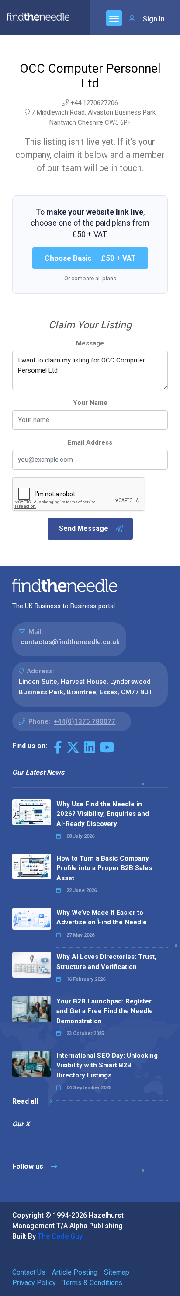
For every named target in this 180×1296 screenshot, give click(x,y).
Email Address (90, 442)
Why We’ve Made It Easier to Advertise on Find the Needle (101, 918)
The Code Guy (60, 1236)
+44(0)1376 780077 (84, 721)
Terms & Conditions (92, 1283)
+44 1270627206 (94, 103)
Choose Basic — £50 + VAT (90, 258)
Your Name (90, 403)
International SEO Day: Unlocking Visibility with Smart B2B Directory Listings (107, 1065)
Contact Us (28, 1272)
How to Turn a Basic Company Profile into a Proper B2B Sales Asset (104, 868)
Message (90, 343)
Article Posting (74, 1272)
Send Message (83, 528)
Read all (26, 1101)
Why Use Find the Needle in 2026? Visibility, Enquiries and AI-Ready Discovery (102, 814)
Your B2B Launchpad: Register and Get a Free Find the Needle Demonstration (104, 1011)
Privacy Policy (34, 1283)
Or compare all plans (90, 278)
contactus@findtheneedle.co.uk (70, 642)
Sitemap (116, 1272)
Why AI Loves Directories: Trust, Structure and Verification (106, 962)
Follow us (28, 1166)
